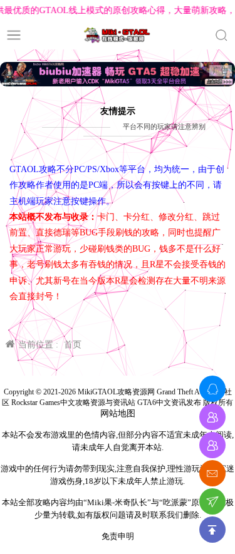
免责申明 (118, 536)
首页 (72, 344)
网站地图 (117, 413)
